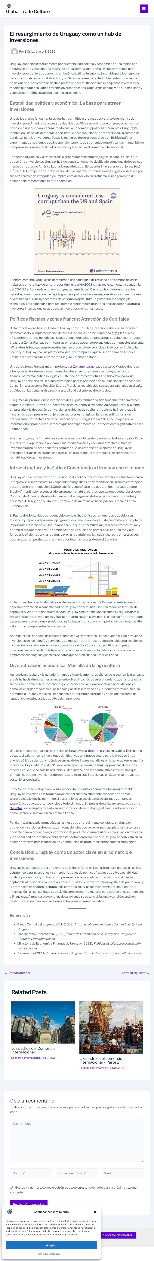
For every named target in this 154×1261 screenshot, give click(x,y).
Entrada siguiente (136, 972)
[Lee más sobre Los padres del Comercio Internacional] (43, 1022)
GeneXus (16, 808)
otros (115, 333)
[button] (95, 1212)
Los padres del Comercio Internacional (33, 1050)
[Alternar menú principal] (144, 8)
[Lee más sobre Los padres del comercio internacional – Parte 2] (111, 1027)
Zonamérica (81, 366)
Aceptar (51, 1245)
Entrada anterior (17, 972)
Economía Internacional (25, 1057)
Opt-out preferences (49, 1253)
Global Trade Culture (28, 11)
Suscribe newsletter (117, 1235)
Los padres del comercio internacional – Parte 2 (100, 1060)
